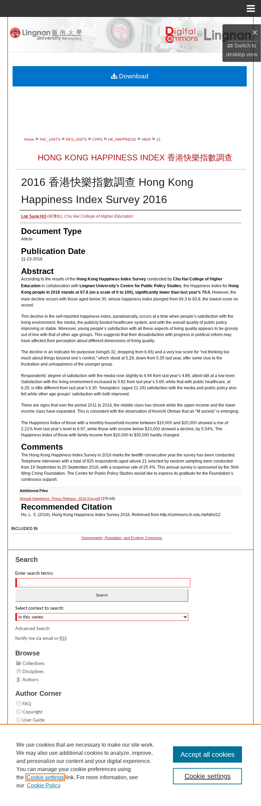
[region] (130, 765)
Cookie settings (45, 777)
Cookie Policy (43, 785)
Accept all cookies (207, 754)
